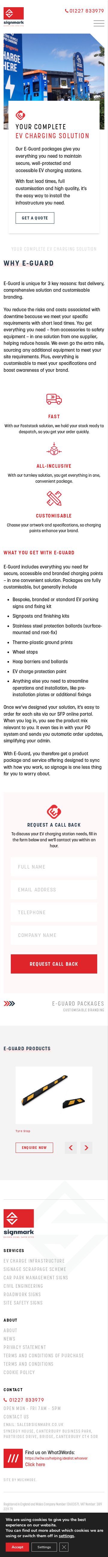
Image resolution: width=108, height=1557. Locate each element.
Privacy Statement (25, 1347)
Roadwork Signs (22, 1294)
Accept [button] (17, 1547)
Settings (44, 1547)
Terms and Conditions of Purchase (44, 1356)
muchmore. (27, 1480)
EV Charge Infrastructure (34, 1261)
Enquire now (34, 1147)
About (10, 1330)
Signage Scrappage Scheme (35, 1269)
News (9, 1339)
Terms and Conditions (29, 1364)
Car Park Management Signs (36, 1278)
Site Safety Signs (23, 1303)
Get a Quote (35, 218)
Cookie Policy (19, 1372)
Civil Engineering (23, 1286)
